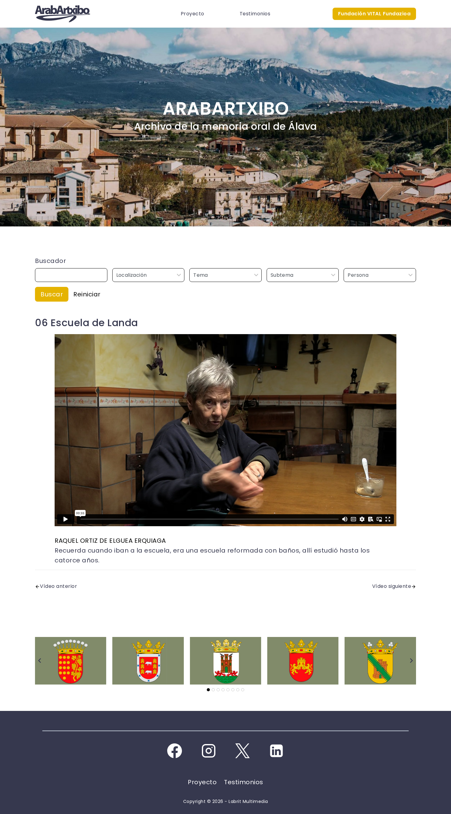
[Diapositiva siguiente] (411, 660)
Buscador (50, 261)
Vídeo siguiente (391, 586)
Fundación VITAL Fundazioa (374, 13)
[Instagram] (208, 751)
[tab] (208, 689)
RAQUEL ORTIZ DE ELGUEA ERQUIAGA (110, 540)
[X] (242, 751)
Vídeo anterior (58, 586)
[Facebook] (174, 751)
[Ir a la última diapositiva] (40, 660)
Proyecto (192, 13)
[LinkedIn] (276, 751)
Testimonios (255, 13)
